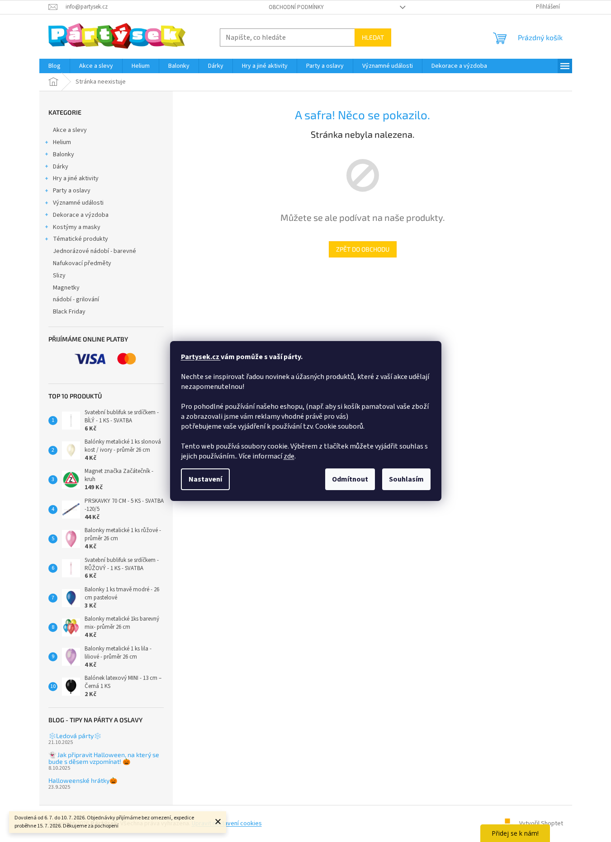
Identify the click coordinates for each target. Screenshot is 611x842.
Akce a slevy (70, 130)
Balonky (63, 154)
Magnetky (66, 287)
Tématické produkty (80, 238)
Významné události (78, 202)
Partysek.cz (201, 357)
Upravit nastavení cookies (227, 823)
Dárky (60, 166)
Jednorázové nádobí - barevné (94, 251)
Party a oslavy (71, 190)
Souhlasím (406, 479)
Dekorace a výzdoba (81, 215)
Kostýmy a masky (76, 227)
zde (289, 456)
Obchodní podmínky (296, 7)
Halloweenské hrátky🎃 (82, 780)
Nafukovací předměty (82, 263)
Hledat (373, 37)
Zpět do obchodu (362, 249)
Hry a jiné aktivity (76, 178)
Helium (62, 142)
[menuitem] (54, 66)
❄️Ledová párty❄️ (74, 735)
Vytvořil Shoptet (541, 823)
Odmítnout (350, 479)
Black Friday (69, 311)
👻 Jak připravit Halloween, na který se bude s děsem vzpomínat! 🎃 (103, 758)
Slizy (59, 275)
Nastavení (205, 479)
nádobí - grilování (76, 299)
